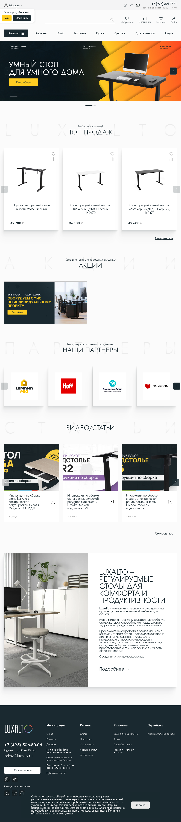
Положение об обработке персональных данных (60, 767)
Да (7, 18)
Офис (60, 33)
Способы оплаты (123, 744)
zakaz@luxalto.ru (18, 756)
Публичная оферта (56, 773)
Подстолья (85, 739)
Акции (169, 33)
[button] (7, 71)
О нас (49, 734)
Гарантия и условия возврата (124, 751)
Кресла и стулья (88, 749)
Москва (14, 5)
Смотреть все (164, 238)
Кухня (100, 33)
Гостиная (80, 33)
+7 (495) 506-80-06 (23, 745)
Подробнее (111, 669)
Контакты (51, 739)
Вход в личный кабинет (126, 734)
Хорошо (140, 805)
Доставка (51, 744)
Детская (119, 33)
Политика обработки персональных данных (58, 751)
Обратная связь (22, 770)
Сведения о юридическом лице (121, 656)
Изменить (22, 18)
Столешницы (87, 744)
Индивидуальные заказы (161, 734)
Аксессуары (86, 755)
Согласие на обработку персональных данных (59, 759)
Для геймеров (145, 33)
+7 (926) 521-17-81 (164, 3)
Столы (83, 734)
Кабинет (41, 33)
